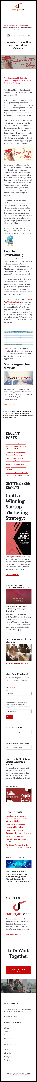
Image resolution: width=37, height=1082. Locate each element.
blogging (26, 413)
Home (6, 25)
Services (7, 1031)
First (7, 690)
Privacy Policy (24, 1075)
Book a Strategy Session (17, 663)
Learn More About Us (13, 934)
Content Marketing (16, 411)
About (6, 1028)
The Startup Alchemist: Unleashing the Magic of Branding (17, 608)
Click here (8, 348)
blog (27, 25)
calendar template (8, 415)
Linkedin (7, 1053)
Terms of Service (13, 1075)
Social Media (27, 411)
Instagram (8, 1056)
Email (10, 700)
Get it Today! (12, 574)
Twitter (7, 1060)
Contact (7, 1035)
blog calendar (18, 413)
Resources (8, 1038)
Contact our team (10, 1016)
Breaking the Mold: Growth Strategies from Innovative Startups (16, 466)
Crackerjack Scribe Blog (17, 25)
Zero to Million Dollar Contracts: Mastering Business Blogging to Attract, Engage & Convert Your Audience (17, 876)
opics (18, 302)
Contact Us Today (18, 970)
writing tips (12, 417)
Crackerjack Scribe (25, 1073)
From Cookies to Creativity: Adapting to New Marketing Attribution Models (16, 446)
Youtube (7, 1049)
